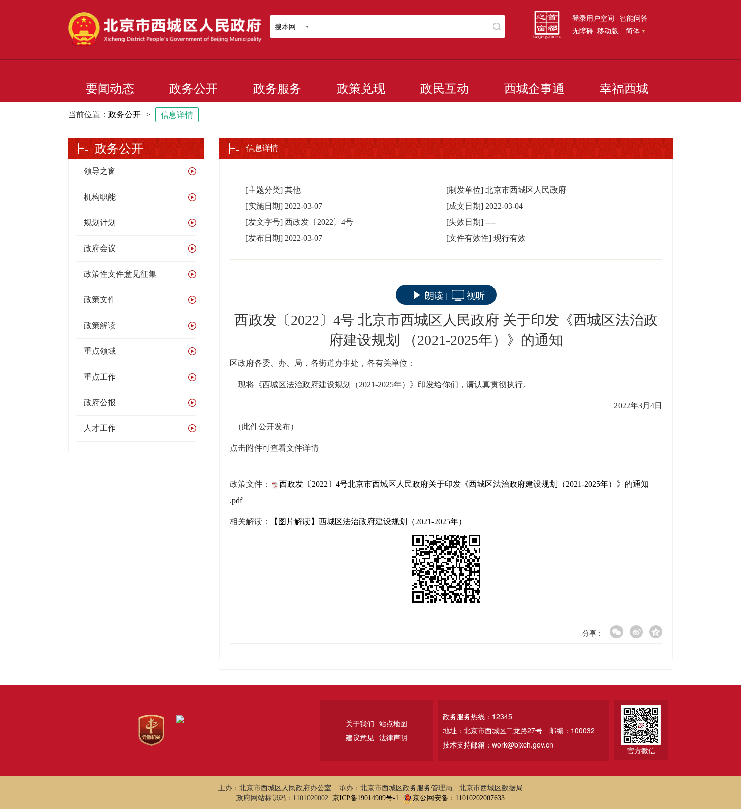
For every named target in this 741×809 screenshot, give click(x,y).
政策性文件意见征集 (120, 274)
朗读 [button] (434, 294)
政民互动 (444, 88)
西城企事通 (534, 88)
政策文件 (100, 299)
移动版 (608, 30)
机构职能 (100, 197)
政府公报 (100, 402)
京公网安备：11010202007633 (459, 798)
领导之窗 (100, 171)
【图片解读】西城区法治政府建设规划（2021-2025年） (368, 521)
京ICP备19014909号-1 (365, 798)
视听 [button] (476, 294)
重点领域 (100, 351)
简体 (633, 30)
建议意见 (360, 737)
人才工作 (100, 428)
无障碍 (582, 30)
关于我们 (360, 723)
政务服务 (277, 88)
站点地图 (393, 723)
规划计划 (100, 222)
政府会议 (100, 248)
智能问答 (634, 18)
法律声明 (393, 737)
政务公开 (193, 88)
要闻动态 (110, 88)
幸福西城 (624, 88)
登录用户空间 (593, 18)
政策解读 (100, 325)
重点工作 (100, 376)
